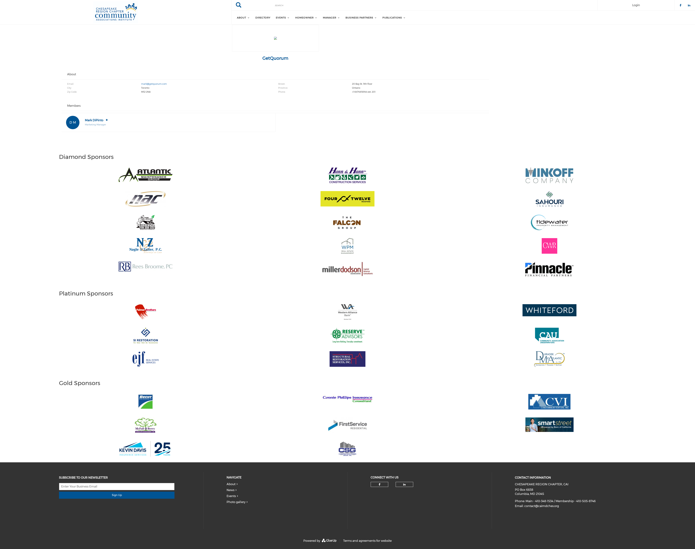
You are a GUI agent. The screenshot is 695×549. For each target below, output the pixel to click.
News (230, 490)
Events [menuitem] (281, 17)
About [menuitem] (241, 17)
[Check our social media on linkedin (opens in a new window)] (404, 484)
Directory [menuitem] (262, 17)
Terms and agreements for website (367, 540)
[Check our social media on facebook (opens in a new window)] (379, 484)
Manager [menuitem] (329, 17)
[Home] (116, 12)
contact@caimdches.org (541, 506)
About (231, 484)
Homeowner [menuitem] (304, 17)
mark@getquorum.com (154, 84)
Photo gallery (236, 502)
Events (231, 496)
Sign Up (117, 495)
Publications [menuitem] (392, 17)
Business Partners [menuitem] (359, 17)
